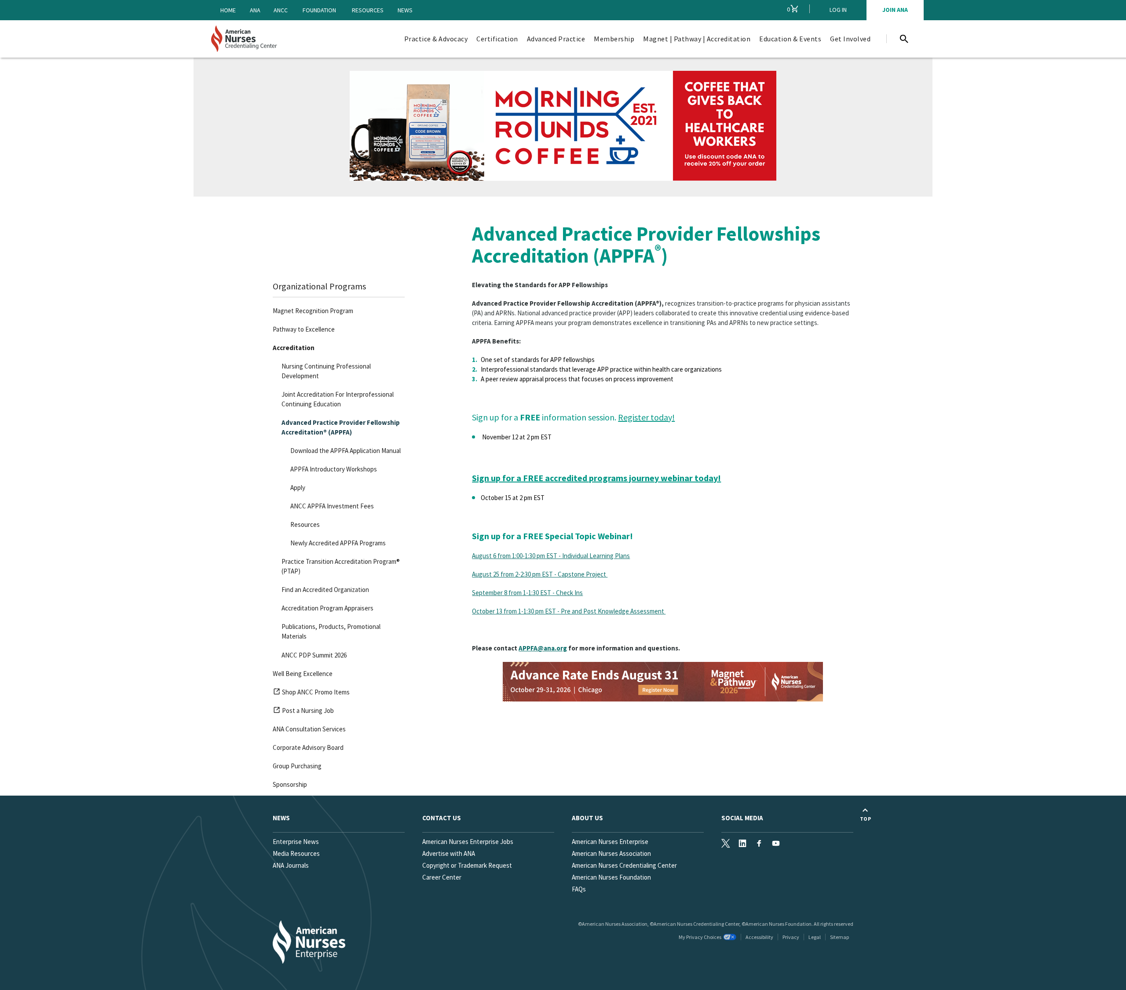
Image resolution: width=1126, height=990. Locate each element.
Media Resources (296, 853)
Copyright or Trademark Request (467, 865)
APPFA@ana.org (543, 648)
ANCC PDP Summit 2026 (314, 655)
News (405, 10)
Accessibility (759, 937)
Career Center (441, 877)
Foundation (319, 10)
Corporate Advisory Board (308, 747)
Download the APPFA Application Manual (345, 450)
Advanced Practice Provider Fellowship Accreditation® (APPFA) (341, 427)
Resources (368, 10)
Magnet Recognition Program (313, 311)
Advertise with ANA (448, 853)
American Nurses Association (611, 853)
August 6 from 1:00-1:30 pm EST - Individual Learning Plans (551, 556)
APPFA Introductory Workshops (333, 469)
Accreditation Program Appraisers (327, 608)
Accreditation (293, 347)
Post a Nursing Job (307, 712)
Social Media (742, 818)
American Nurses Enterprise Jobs (467, 841)
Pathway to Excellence (304, 329)
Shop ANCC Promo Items (315, 693)
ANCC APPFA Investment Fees (332, 506)
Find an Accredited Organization (325, 589)
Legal (814, 937)
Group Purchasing (297, 766)
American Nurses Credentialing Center (624, 865)
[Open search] (904, 38)
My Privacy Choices (700, 937)
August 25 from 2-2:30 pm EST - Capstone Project (539, 574)
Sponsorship (290, 784)
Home (228, 10)
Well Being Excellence (303, 673)
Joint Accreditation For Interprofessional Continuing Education (338, 399)
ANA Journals (291, 865)
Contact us (441, 818)
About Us (587, 818)
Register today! (646, 417)
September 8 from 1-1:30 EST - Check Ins (527, 592)
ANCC (281, 10)
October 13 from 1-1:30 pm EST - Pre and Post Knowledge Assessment (568, 611)
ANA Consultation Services (309, 729)
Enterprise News (296, 841)
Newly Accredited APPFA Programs (338, 543)
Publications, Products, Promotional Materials (331, 631)
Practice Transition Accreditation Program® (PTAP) (341, 566)
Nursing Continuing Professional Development (326, 371)
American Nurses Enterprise (610, 841)
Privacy (790, 937)
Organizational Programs (319, 286)
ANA (255, 10)
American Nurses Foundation (611, 877)
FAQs (579, 889)
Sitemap (839, 937)
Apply (297, 487)
